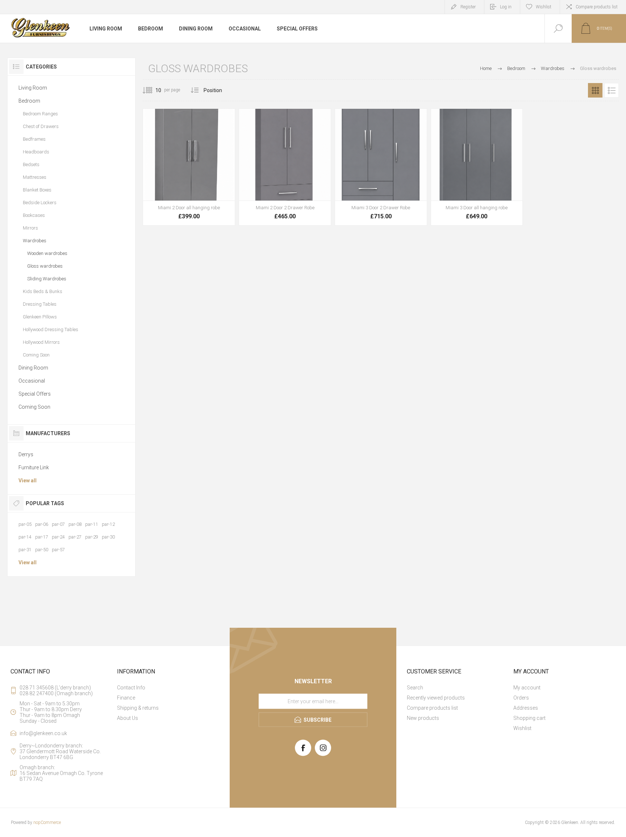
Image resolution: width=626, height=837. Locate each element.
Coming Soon (36, 355)
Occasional (31, 381)
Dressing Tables (40, 304)
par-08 (75, 524)
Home (486, 68)
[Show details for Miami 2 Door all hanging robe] (189, 167)
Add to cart (181, 205)
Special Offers (34, 394)
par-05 (25, 524)
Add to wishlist (197, 205)
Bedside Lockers (40, 202)
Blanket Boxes (37, 190)
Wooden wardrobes (47, 253)
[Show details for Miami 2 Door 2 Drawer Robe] (285, 167)
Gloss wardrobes (45, 266)
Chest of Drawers (41, 126)
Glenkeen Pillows (40, 316)
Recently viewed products (436, 698)
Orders (521, 698)
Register (468, 6)
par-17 (41, 537)
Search (415, 687)
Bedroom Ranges (40, 113)
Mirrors (30, 228)
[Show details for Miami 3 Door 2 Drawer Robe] (381, 167)
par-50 (41, 549)
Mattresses (34, 177)
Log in (506, 6)
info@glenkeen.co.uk (43, 733)
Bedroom (29, 101)
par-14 (25, 537)
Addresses (525, 708)
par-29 (91, 537)
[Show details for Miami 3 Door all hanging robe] (477, 167)
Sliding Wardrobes (46, 278)
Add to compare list (213, 205)
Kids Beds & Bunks (42, 291)
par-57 (58, 549)
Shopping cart (529, 718)
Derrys (25, 454)
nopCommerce (47, 822)
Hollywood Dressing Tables (50, 329)
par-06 (41, 524)
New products (423, 718)
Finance (126, 698)
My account (527, 687)
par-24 (58, 537)
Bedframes (34, 139)
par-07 (58, 524)
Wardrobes (34, 240)
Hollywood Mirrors (41, 342)
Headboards (36, 151)
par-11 (91, 524)
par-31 (25, 549)
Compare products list (597, 6)
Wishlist (522, 728)
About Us (127, 718)
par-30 (108, 537)
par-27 (75, 537)
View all (27, 480)
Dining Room (33, 368)
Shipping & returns (138, 708)
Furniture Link (33, 467)
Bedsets (31, 164)
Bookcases (34, 215)
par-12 (108, 524)
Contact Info (131, 687)
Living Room (32, 88)
